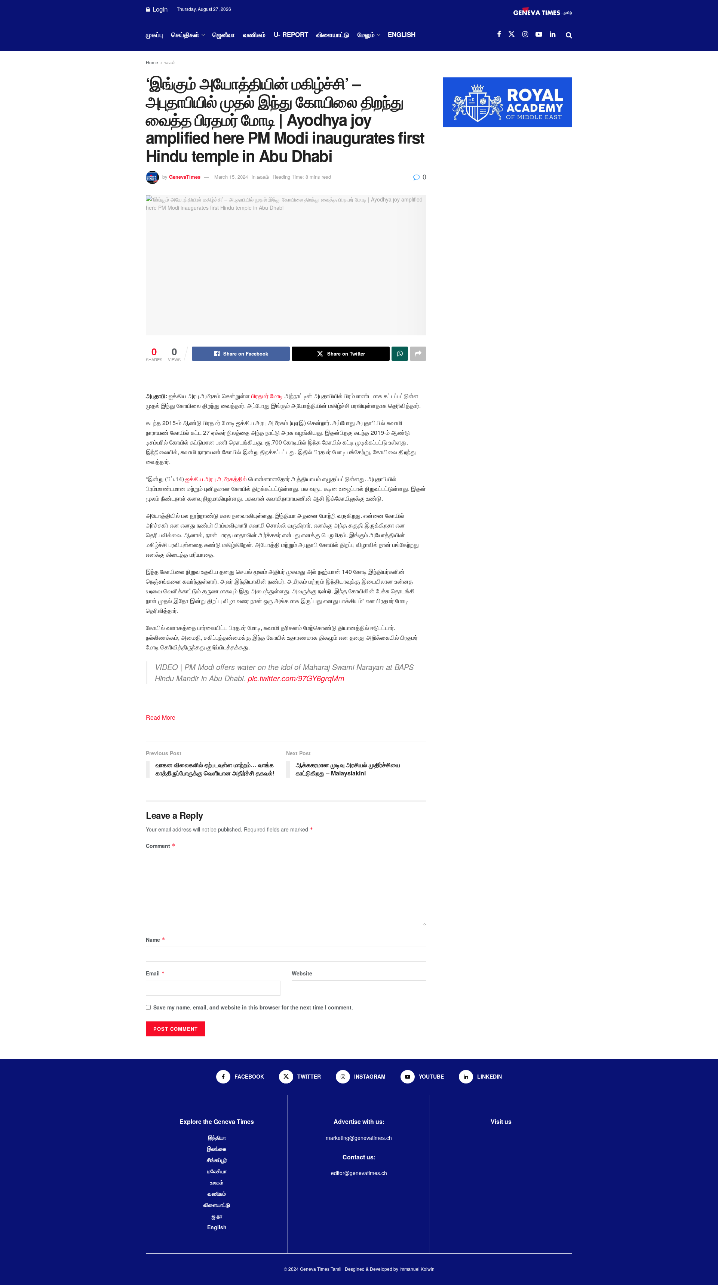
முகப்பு (154, 34)
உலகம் (169, 62)
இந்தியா (217, 1137)
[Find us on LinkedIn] (552, 34)
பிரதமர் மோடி (267, 395)
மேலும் (366, 34)
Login (159, 8)
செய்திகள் (185, 34)
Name (155, 939)
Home (152, 62)
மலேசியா (217, 1171)
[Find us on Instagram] (525, 34)
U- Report (291, 34)
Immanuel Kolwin (417, 1269)
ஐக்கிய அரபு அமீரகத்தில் (216, 478)
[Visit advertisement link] (507, 102)
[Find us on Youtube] (539, 34)
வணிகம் (254, 34)
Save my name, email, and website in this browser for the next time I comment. (253, 1007)
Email (155, 973)
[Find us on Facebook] (499, 34)
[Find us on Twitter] (511, 34)
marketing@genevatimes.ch (359, 1137)
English (401, 34)
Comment (160, 845)
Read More (160, 717)
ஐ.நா (217, 1216)
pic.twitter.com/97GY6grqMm (296, 678)
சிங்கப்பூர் (217, 1159)
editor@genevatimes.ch (359, 1173)
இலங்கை (217, 1148)
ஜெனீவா (223, 34)
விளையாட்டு (332, 34)
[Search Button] (569, 34)
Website (302, 973)
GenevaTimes (184, 176)
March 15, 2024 (231, 176)
